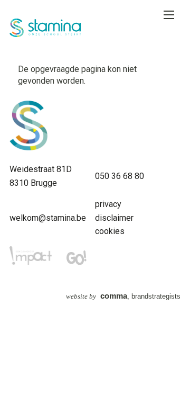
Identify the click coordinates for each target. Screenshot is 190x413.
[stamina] (29, 147)
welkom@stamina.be (48, 218)
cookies (110, 231)
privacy (108, 204)
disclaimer (114, 218)
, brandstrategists (123, 296)
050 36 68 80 (119, 176)
